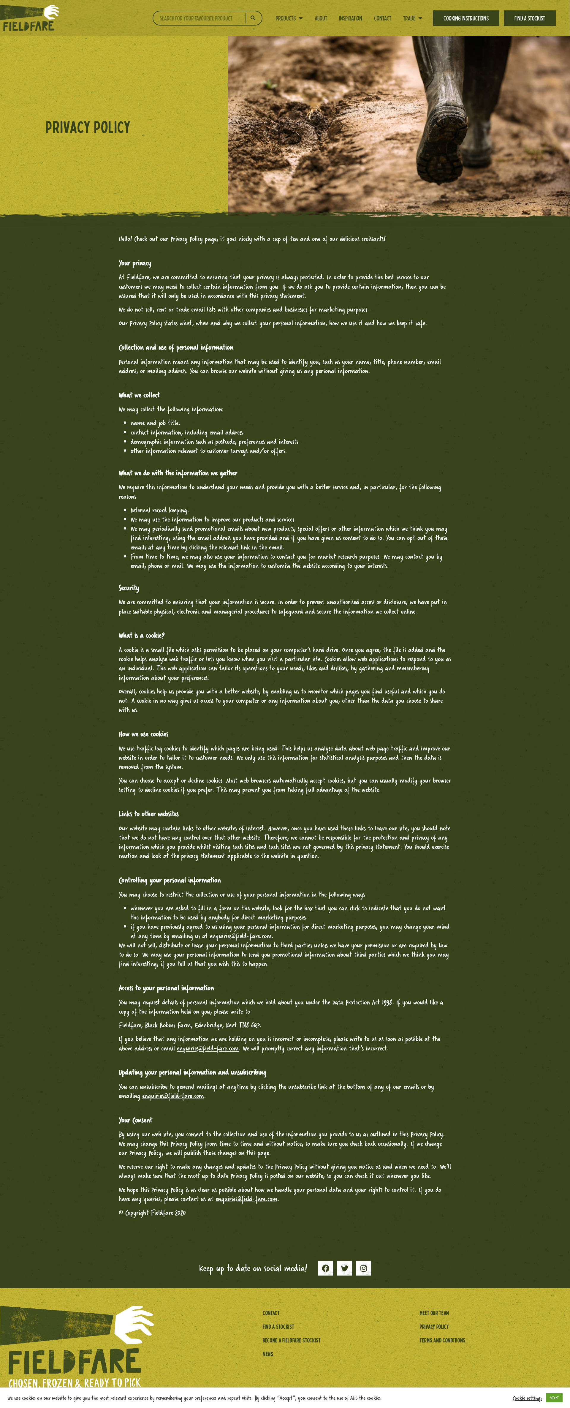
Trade (409, 18)
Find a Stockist (529, 18)
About (321, 18)
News (268, 1353)
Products (286, 18)
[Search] (253, 18)
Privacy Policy (434, 1326)
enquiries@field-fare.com (208, 1048)
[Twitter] (344, 1268)
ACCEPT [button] (554, 1398)
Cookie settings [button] (527, 1398)
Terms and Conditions (443, 1340)
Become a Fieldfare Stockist (292, 1340)
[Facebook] (325, 1268)
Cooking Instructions (466, 18)
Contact (382, 18)
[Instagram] (363, 1268)
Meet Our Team (434, 1312)
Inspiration (350, 18)
